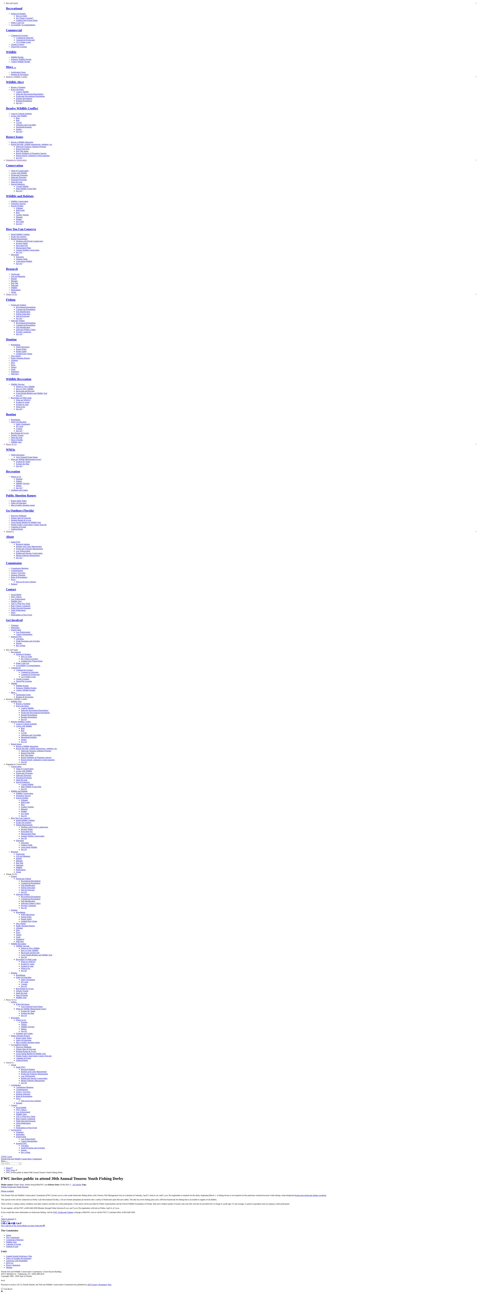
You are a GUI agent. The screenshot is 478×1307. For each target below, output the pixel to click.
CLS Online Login (23, 42)
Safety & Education (18, 422)
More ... (11, 67)
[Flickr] (14, 1223)
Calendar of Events (18, 527)
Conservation (14, 165)
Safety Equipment (23, 424)
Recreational (14, 8)
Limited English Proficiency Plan (19, 1256)
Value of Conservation (20, 171)
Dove (13, 365)
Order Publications (18, 610)
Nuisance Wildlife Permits (21, 59)
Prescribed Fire (22, 246)
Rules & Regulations (19, 577)
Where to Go (16, 477)
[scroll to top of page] (2, 1217)
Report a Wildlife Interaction (22, 142)
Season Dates (21, 349)
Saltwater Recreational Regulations (29, 94)
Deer (13, 363)
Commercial (14, 30)
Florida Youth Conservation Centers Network (29, 525)
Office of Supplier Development (18, 1258)
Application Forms (18, 72)
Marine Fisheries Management (28, 555)
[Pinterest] (20, 1223)
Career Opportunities (24, 634)
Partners (14, 584)
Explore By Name (23, 462)
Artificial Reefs (17, 529)
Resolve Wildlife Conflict (22, 108)
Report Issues (14, 136)
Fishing (10, 299)
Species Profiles (17, 206)
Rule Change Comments (20, 606)
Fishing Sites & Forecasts (21, 518)
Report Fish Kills (22, 149)
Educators (20, 257)
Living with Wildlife (19, 116)
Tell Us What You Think (20, 604)
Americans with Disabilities (17, 1261)
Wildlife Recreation (18, 379)
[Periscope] (16, 1223)
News (13, 579)
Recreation (13, 471)
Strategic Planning (18, 575)
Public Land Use (17, 23)
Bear (18, 118)
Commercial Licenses (19, 35)
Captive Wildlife (22, 92)
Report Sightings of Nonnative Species (31, 153)
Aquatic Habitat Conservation (27, 250)
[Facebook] (4, 1223)
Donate (19, 643)
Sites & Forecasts (23, 316)
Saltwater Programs (18, 177)
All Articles (76, 1185)
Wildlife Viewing (17, 384)
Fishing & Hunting (18, 14)
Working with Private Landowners (29, 241)
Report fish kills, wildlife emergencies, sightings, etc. (31, 144)
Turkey (14, 367)
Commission (14, 563)
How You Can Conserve (21, 229)
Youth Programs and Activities (28, 641)
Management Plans (23, 248)
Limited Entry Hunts (24, 354)
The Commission (12, 1237)
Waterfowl (15, 372)
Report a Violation (18, 87)
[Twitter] (7, 1223)
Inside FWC (16, 542)
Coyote (19, 123)
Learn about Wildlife (24, 261)
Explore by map (22, 404)
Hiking (18, 486)
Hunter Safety (21, 351)
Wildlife (11, 52)
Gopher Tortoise (22, 215)
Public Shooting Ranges (20, 358)
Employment (16, 630)
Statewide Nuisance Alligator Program (31, 147)
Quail (13, 369)
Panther (19, 219)
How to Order (21, 16)
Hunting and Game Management (29, 546)
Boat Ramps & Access (20, 433)
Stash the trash (16, 182)
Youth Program (22, 1187)
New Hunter (16, 356)
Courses (19, 429)
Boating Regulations (24, 101)
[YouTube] (9, 1223)
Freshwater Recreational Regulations (30, 96)
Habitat (14, 279)
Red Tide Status (22, 151)
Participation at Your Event (21, 615)
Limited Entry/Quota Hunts (26, 20)
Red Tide (14, 283)
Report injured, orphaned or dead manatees (33, 156)
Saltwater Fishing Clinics (26, 330)
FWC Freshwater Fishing (63, 1212)
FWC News (10, 1170)
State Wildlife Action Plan (26, 189)
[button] (12, 3)
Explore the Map (22, 464)
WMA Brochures (23, 347)
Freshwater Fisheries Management (29, 549)
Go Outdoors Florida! (20, 510)
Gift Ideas (20, 639)
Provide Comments (23, 332)
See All (19, 103)
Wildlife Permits (17, 57)
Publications (16, 290)
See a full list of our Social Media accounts (18, 1226)
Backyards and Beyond (25, 391)
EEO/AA (9, 1263)
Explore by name (22, 402)
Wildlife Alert (15, 82)
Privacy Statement (13, 1265)
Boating (11, 414)
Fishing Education (23, 314)
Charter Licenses (17, 44)
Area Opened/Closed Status (27, 457)
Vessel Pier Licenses (19, 47)
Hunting (11, 339)
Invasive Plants (22, 243)
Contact (11, 589)
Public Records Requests (20, 608)
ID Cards (19, 426)
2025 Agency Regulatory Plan (99, 1285)
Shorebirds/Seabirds (24, 127)
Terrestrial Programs (19, 180)
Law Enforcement (23, 551)
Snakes (19, 129)
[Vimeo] (12, 1223)
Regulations (15, 345)
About (13, 292)
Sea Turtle (20, 221)
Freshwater (15, 274)
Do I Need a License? (24, 18)
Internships (15, 628)
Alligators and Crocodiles (26, 125)
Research (12, 268)
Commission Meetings (20, 568)
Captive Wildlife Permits (20, 62)
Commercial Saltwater (24, 38)
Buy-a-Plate (20, 646)
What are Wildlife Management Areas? (26, 459)
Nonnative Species (18, 204)
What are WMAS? (23, 400)
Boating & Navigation (19, 74)
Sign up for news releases (26, 582)
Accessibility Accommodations (23, 25)
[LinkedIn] (19, 1223)
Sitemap (9, 1267)
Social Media (16, 595)
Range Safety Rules (19, 501)
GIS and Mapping (18, 276)
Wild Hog (15, 374)
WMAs (10, 449)
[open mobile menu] (7, 1161)
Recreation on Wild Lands (21, 398)
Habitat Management (19, 239)
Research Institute (23, 544)
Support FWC (16, 637)
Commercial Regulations (25, 309)
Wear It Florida (17, 440)
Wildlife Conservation (19, 201)
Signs (13, 612)
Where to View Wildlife (25, 387)
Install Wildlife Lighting (20, 234)
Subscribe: (39, 1226)
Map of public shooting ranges (23, 505)
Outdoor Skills (21, 259)
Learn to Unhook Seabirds (21, 114)
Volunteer (15, 625)
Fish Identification (23, 312)
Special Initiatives (18, 184)
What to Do (20, 407)
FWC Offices (16, 597)
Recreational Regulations (26, 307)
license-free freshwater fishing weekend (310, 1195)
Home (8, 1168)
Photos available (7, 1191)
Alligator (19, 208)
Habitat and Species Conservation (29, 553)
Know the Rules (17, 89)
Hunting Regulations (24, 98)
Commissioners (17, 570)
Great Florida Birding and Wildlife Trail (31, 393)
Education (15, 255)
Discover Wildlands (18, 516)
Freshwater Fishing (18, 305)
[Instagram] (2, 1223)
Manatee (19, 217)
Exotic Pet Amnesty (19, 237)
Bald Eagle (20, 210)
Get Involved (14, 620)
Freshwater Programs (19, 175)
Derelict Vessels (17, 435)
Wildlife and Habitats (20, 196)
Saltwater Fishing (18, 321)
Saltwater (14, 285)
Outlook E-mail (12, 1246)
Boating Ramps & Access (21, 520)
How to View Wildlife (24, 389)
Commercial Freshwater (25, 40)
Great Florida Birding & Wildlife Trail (26, 522)
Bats (17, 120)
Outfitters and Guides (19, 490)
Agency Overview (18, 573)
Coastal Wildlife (22, 186)
